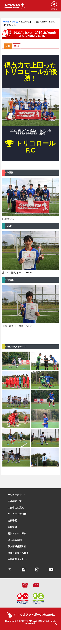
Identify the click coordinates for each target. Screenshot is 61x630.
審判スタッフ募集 (17, 533)
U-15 (8, 46)
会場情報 (12, 527)
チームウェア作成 (17, 514)
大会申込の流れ (16, 507)
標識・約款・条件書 (18, 553)
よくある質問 (15, 540)
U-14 (16, 46)
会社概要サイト (16, 559)
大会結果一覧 (15, 501)
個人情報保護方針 (17, 546)
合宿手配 (12, 520)
